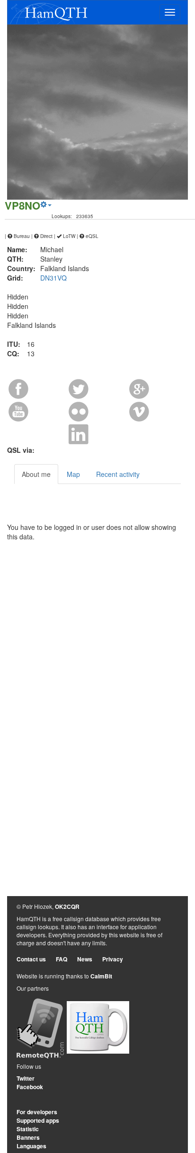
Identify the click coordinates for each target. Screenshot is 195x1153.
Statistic (28, 1129)
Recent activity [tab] (118, 474)
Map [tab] (73, 474)
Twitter (26, 1078)
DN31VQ (53, 277)
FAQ (61, 959)
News (84, 959)
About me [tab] (36, 474)
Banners (28, 1137)
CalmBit (101, 976)
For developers (37, 1112)
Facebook (30, 1087)
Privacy (112, 959)
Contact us (31, 959)
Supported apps (38, 1120)
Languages (31, 1146)
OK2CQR (67, 906)
